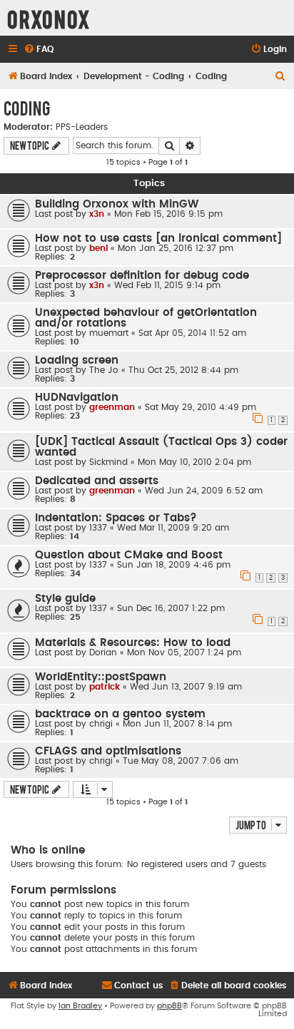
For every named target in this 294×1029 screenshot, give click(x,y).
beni (98, 248)
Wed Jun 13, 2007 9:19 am (186, 686)
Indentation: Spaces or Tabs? (116, 518)
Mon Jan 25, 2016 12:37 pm (175, 248)
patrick (104, 686)
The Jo (103, 370)
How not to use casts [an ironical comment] (158, 238)
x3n (96, 214)
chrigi (101, 724)
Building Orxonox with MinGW (116, 204)
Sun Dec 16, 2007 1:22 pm (171, 608)
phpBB (169, 1006)
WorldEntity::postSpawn (100, 677)
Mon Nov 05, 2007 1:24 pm (184, 652)
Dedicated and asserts (96, 481)
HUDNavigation (76, 397)
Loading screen (76, 360)
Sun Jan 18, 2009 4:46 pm (173, 564)
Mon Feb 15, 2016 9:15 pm (168, 214)
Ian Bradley (80, 1006)
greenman (112, 407)
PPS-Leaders (82, 127)
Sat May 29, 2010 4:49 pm (200, 407)
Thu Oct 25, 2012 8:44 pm (183, 370)
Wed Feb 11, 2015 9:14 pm (167, 285)
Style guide (65, 598)
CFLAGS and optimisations (108, 751)
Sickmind (108, 462)
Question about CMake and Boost (129, 555)
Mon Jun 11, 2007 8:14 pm (177, 724)
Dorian (103, 652)
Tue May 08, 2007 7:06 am (180, 761)
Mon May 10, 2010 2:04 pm (194, 462)
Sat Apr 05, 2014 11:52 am (192, 333)
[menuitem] (39, 49)
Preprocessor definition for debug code (142, 275)
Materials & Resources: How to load (132, 643)
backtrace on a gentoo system (120, 714)
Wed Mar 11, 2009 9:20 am (173, 527)
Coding (27, 107)
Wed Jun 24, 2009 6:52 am (204, 490)
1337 (98, 527)
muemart (108, 333)
